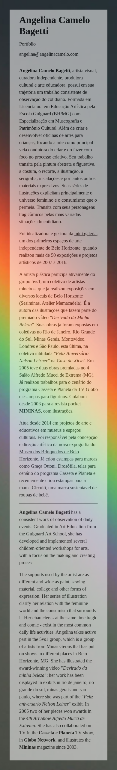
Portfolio (27, 43)
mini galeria (85, 233)
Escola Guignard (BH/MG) (45, 113)
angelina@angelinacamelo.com (48, 54)
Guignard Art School (46, 533)
